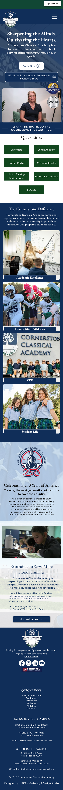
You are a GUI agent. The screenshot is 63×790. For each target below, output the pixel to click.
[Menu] (54, 16)
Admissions (31, 700)
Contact (31, 708)
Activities (31, 703)
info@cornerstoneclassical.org (36, 740)
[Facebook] (22, 663)
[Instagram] (28, 663)
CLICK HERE (31, 656)
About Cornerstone (31, 695)
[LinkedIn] (35, 663)
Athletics (31, 706)
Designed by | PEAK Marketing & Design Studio (31, 783)
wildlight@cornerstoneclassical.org (36, 769)
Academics (31, 698)
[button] (54, 118)
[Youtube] (42, 663)
